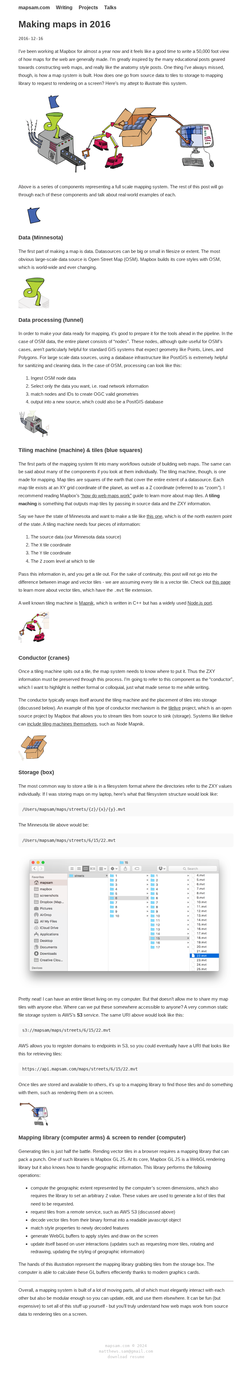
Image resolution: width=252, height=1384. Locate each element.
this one (154, 516)
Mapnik (86, 603)
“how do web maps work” (106, 495)
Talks (110, 7)
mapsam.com (34, 7)
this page (221, 582)
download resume (126, 1356)
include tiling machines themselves (62, 723)
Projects (88, 7)
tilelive (174, 707)
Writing (64, 7)
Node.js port (199, 603)
